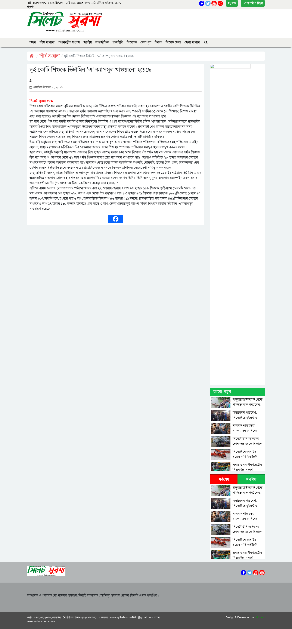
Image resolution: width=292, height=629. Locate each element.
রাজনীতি (118, 42)
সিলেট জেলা (173, 42)
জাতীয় (88, 42)
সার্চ (233, 3)
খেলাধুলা (145, 42)
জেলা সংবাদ (192, 42)
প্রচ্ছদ (32, 42)
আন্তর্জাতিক (102, 42)
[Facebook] (115, 219)
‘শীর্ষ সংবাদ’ (47, 42)
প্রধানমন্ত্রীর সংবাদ (69, 42)
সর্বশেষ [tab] (224, 479)
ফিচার (158, 42)
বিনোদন (132, 42)
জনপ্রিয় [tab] (251, 479)
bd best (260, 617)
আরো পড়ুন (222, 392)
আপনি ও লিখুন (254, 3)
